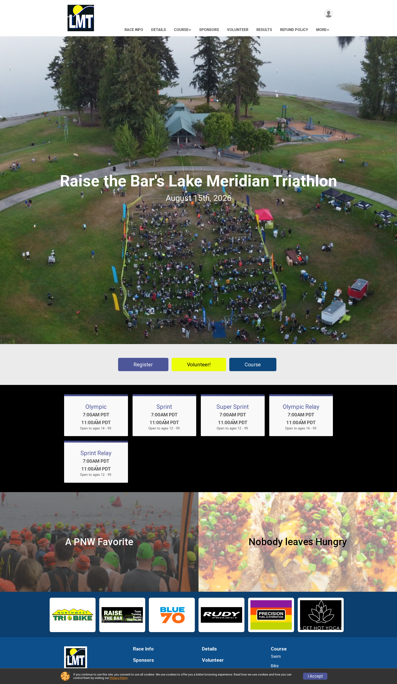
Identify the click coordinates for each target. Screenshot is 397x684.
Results (264, 30)
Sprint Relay (95, 453)
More (321, 30)
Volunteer (237, 30)
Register (143, 364)
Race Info (134, 30)
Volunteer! (199, 364)
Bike (275, 666)
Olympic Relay (301, 406)
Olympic (96, 406)
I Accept (315, 676)
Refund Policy (294, 30)
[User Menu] (328, 13)
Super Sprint (232, 406)
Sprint (164, 406)
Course (181, 30)
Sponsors (209, 30)
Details (158, 30)
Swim (276, 656)
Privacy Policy (118, 678)
